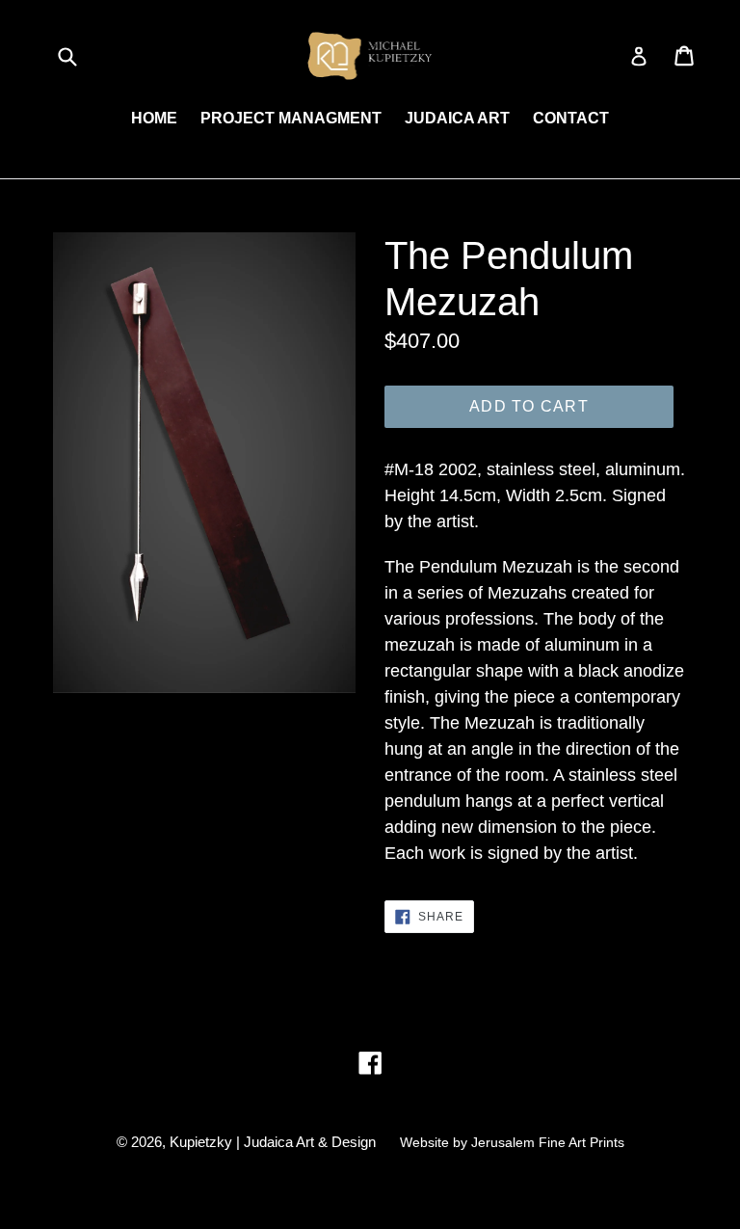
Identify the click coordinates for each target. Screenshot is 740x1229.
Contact (571, 118)
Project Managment (291, 118)
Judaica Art (457, 118)
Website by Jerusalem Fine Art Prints (512, 1142)
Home (154, 118)
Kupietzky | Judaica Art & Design (273, 1142)
